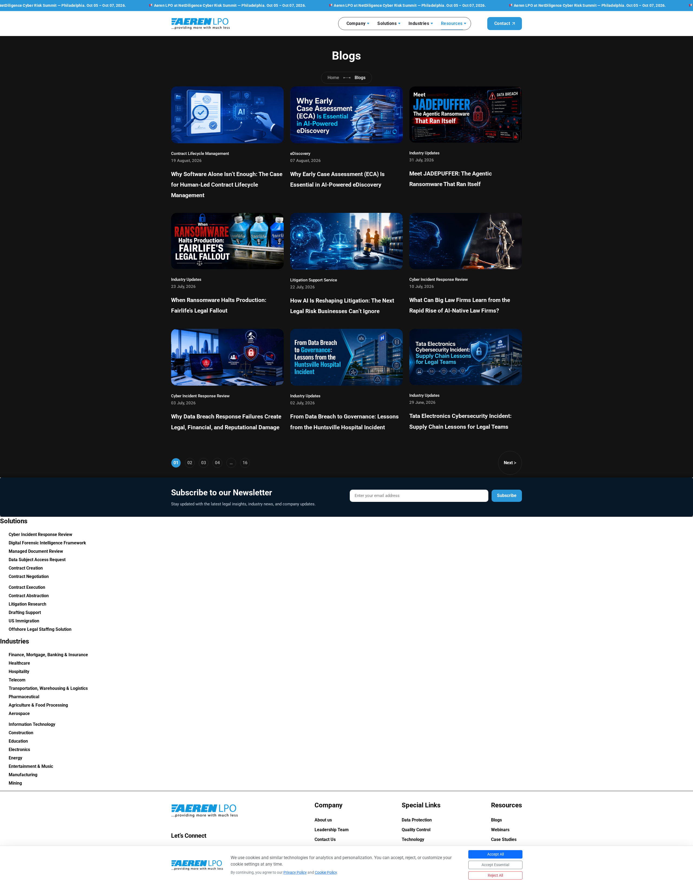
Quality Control (416, 830)
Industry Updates (424, 153)
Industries (418, 23)
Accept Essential (495, 865)
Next (508, 462)
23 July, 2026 (183, 286)
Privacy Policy (295, 872)
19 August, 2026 (186, 160)
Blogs (496, 820)
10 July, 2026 (421, 286)
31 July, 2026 (421, 160)
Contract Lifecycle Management (200, 153)
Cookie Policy (326, 872)
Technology (413, 839)
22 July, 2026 (302, 287)
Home (333, 77)
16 (245, 462)
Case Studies (504, 839)
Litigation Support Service (313, 280)
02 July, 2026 (302, 403)
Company (356, 23)
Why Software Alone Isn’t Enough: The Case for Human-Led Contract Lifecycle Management (226, 185)
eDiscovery (300, 153)
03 (203, 462)
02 (189, 462)
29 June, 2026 (422, 402)
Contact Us (325, 839)
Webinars (500, 830)
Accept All (495, 854)
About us (323, 820)
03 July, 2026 (183, 403)
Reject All (495, 875)
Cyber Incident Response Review (438, 279)
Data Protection (417, 820)
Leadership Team (332, 830)
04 (217, 462)
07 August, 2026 (305, 160)
